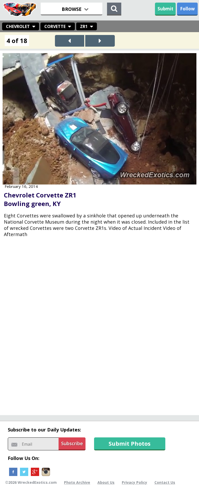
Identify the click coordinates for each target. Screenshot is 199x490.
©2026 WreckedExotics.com (31, 482)
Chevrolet (18, 26)
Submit (165, 9)
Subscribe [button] (72, 443)
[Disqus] (99, 330)
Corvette (55, 26)
